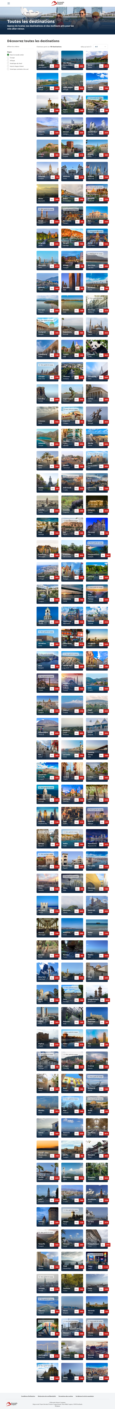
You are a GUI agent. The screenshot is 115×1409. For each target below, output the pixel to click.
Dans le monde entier (17, 55)
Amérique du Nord (16, 63)
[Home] (57, 3)
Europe (12, 57)
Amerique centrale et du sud (19, 69)
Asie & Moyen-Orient (17, 66)
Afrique (12, 60)
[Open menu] (8, 3)
